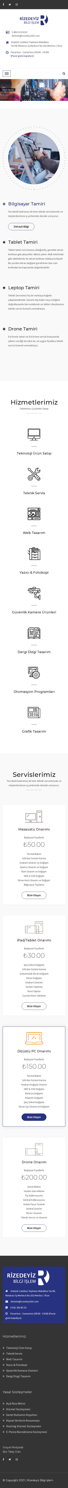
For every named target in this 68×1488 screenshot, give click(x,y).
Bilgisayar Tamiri (26, 203)
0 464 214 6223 (19, 32)
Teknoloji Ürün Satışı (19, 1348)
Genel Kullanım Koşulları (21, 1415)
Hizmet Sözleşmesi (18, 1409)
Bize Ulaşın (34, 895)
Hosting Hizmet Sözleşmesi (23, 1426)
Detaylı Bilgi (21, 226)
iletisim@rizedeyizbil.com (26, 35)
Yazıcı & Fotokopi (16, 1365)
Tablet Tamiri (23, 242)
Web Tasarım (14, 1359)
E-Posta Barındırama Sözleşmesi (26, 1432)
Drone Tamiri (22, 329)
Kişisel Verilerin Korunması (23, 1420)
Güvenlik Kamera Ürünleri (22, 1370)
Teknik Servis (14, 1353)
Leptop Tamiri (23, 287)
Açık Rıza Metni (15, 1403)
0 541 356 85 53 (18, 1307)
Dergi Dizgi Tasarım (18, 1376)
